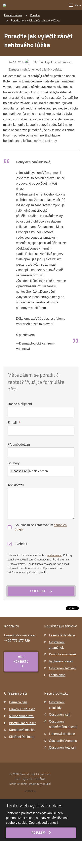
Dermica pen (18, 702)
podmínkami (54, 555)
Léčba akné (57, 675)
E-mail (14, 422)
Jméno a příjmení (20, 404)
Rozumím (38, 832)
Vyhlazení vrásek (61, 661)
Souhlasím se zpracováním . (41, 527)
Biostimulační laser (22, 723)
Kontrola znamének (62, 654)
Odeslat (38, 591)
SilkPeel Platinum (21, 736)
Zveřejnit (21, 544)
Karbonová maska (22, 730)
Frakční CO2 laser (22, 709)
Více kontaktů (21, 659)
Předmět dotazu (19, 444)
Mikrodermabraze (21, 716)
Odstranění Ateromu (63, 740)
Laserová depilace (62, 635)
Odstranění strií (59, 714)
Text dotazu (16, 485)
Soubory (14, 463)
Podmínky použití (40, 783)
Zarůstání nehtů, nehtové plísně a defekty (35, 69)
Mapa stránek (18, 783)
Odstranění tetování (62, 668)
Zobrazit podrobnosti (43, 822)
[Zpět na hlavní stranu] (11, 5)
